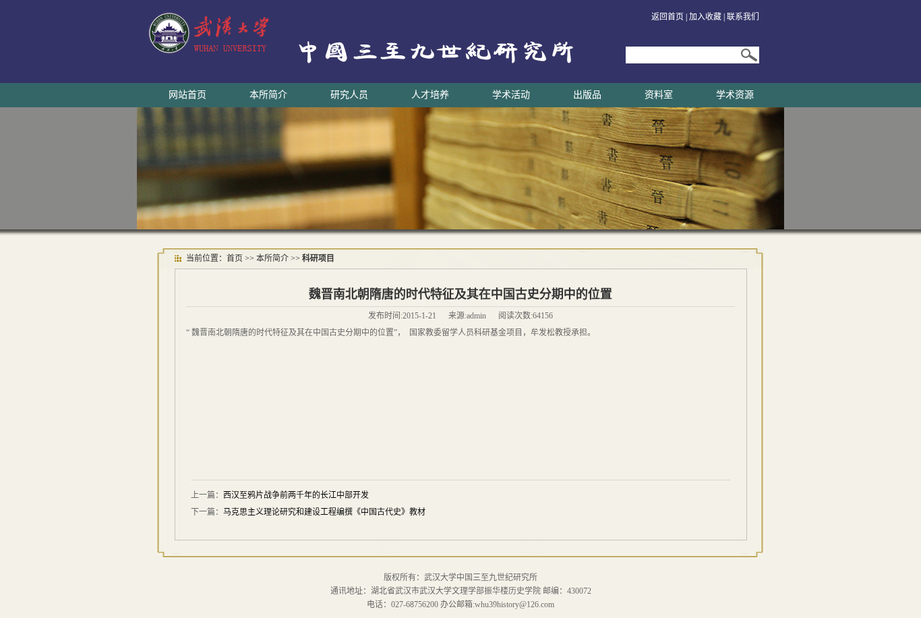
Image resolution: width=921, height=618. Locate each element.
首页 (235, 258)
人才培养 (430, 95)
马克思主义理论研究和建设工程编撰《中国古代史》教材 (324, 512)
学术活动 (511, 95)
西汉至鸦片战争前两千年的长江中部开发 (296, 495)
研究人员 (349, 95)
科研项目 (318, 258)
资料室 (659, 95)
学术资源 (735, 95)
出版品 (587, 95)
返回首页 (667, 17)
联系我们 (743, 17)
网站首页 (187, 95)
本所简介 (268, 95)
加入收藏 (705, 17)
